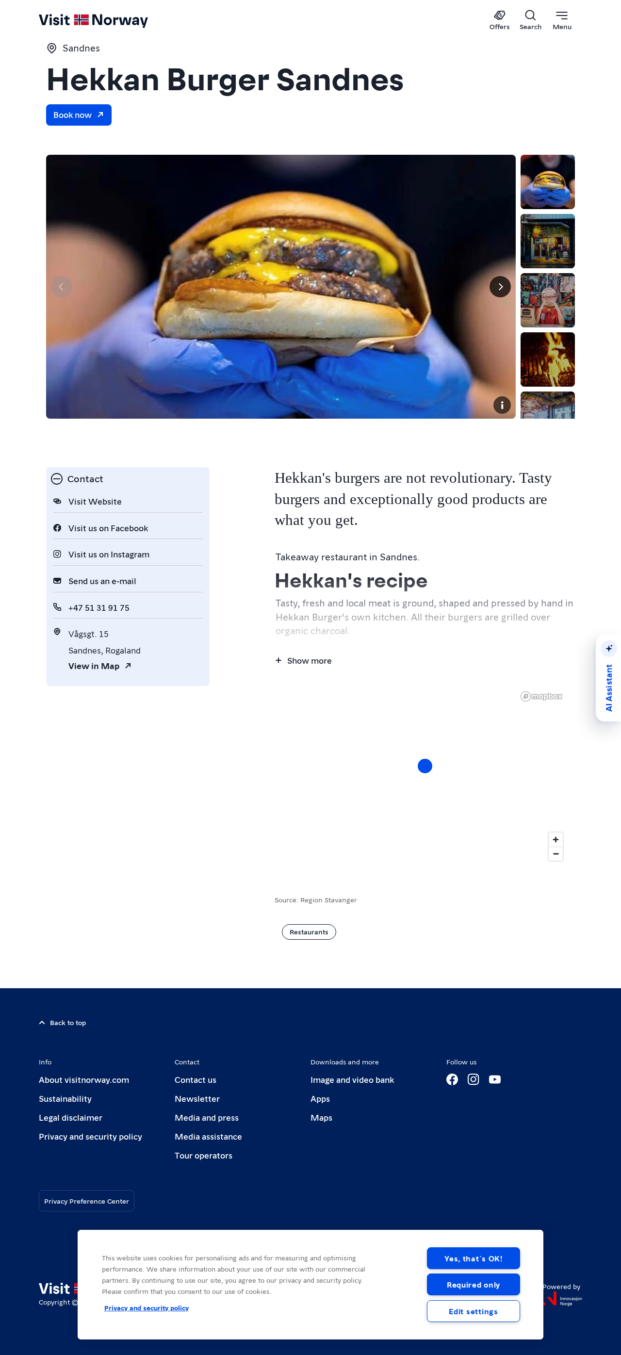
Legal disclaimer (70, 1117)
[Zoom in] (556, 840)
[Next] (500, 286)
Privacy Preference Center (86, 1200)
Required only (473, 1284)
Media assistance (208, 1136)
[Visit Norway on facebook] (452, 1079)
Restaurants (309, 931)
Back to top (68, 1022)
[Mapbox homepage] (541, 696)
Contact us (195, 1079)
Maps (321, 1117)
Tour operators (203, 1154)
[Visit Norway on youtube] (495, 1079)
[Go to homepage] (109, 20)
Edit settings (473, 1311)
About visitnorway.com (84, 1079)
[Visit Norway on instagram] (473, 1079)
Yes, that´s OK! (473, 1258)
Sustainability (65, 1098)
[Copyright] (502, 405)
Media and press (207, 1117)
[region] (425, 775)
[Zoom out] (556, 854)
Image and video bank (352, 1079)
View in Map (93, 665)
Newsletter (197, 1098)
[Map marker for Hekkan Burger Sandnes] (425, 766)
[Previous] (61, 286)
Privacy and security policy (90, 1136)
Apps (320, 1098)
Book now (72, 114)
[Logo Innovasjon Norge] (562, 1298)
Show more (309, 660)
